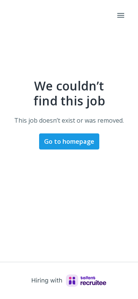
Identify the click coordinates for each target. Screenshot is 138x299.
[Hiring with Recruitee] (69, 280)
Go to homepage (69, 141)
